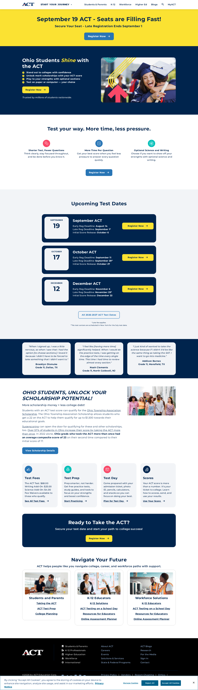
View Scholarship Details (40, 450)
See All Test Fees (35, 501)
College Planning (46, 613)
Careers (105, 650)
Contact (145, 662)
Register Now (97, 36)
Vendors (126, 675)
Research (145, 650)
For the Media (148, 654)
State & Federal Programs (116, 662)
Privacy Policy (109, 675)
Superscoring (30, 426)
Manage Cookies (130, 683)
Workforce (125, 4)
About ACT (107, 646)
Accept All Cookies (170, 683)
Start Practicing (74, 501)
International (72, 662)
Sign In (144, 658)
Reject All (149, 683)
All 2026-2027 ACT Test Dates (99, 315)
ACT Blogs (146, 646)
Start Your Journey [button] (56, 4)
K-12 (113, 4)
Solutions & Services (112, 658)
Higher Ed (141, 4)
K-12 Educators (151, 603)
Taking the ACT (47, 603)
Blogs (154, 4)
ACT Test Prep (46, 608)
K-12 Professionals (75, 650)
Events (105, 654)
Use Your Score (152, 501)
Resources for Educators (99, 613)
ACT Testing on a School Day (99, 608)
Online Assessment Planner (99, 619)
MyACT (172, 4)
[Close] (194, 683)
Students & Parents (95, 4)
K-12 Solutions (99, 603)
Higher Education (75, 654)
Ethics (161, 675)
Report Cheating (144, 675)
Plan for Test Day (114, 501)
